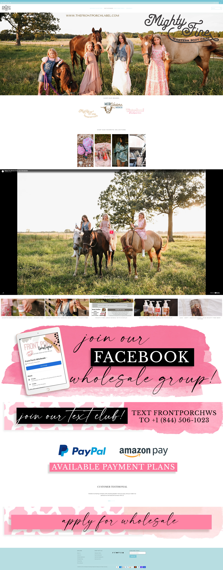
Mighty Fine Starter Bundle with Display (156, 307)
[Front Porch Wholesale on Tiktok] (1, 2)
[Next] (216, 310)
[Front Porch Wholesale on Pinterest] (6, 2)
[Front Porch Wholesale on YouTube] (5, 2)
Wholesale (129, 8)
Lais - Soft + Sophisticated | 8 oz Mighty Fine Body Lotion (200, 307)
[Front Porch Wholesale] (6, 8)
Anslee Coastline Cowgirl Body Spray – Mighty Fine (67, 307)
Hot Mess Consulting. (103, 566)
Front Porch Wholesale (84, 566)
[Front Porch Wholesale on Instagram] (8, 2)
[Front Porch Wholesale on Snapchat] (10, 2)
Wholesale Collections (96, 8)
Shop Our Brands (108, 8)
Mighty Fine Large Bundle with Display (111, 307)
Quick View (111, 310)
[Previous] (6, 310)
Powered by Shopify (91, 566)
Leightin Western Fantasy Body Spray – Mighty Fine (23, 307)
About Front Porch (119, 8)
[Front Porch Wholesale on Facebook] (3, 2)
